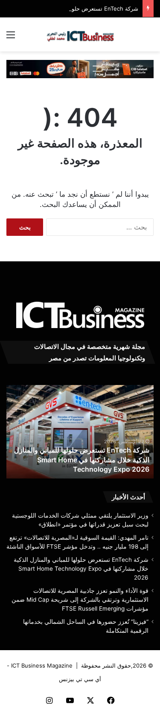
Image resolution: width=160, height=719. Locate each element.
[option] (80, 431)
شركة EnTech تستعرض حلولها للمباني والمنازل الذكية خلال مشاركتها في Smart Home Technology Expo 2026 (81, 459)
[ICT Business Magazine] (80, 34)
